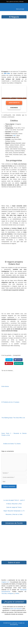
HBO (14, 135)
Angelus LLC (5, 582)
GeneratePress (14, 624)
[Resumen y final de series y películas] (14, 497)
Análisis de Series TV (9, 443)
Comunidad (14, 107)
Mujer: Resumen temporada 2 (12, 511)
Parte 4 (16, 500)
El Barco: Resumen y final (14, 503)
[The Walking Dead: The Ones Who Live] (14, 414)
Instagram (10, 593)
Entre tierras (5, 386)
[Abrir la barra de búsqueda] (6, 9)
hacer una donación (16, 608)
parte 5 (22, 500)
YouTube (4, 593)
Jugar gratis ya (14, 102)
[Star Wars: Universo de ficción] (14, 531)
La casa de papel (8, 500)
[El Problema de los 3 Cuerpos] (14, 399)
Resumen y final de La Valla (14, 514)
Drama (19, 443)
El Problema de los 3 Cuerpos (10, 402)
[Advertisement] (14, 54)
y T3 (23, 511)
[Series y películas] (12, 5)
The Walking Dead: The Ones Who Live (13, 417)
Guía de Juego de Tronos (14, 507)
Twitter (17, 593)
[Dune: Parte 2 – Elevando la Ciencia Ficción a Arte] (14, 430)
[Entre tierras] (14, 383)
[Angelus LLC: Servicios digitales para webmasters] (14, 350)
